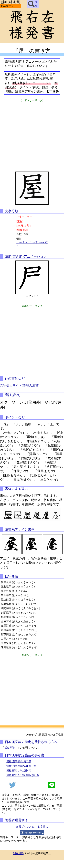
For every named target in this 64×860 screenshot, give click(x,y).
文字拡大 (43, 826)
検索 (36, 4)
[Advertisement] (32, 135)
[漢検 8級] (22, 230)
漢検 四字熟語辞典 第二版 (21, 766)
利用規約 (18, 853)
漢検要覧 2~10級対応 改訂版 (22, 775)
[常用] (19, 221)
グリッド (33, 296)
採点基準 (9, 747)
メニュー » (6, 5)
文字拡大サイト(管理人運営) (19, 385)
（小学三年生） (25, 216)
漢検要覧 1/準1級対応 (18, 770)
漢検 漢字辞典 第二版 (18, 761)
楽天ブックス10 (25, 826)
